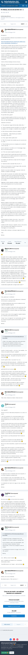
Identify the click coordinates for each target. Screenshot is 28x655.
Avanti (22, 24)
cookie (11, 644)
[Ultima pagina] (26, 24)
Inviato (10, 32)
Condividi (7, 624)
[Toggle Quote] (3, 336)
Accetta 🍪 (5, 652)
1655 (7, 249)
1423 (7, 494)
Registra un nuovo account (14, 606)
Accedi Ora (14, 615)
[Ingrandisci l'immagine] (2, 254)
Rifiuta (11, 652)
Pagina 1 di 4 (13, 24)
